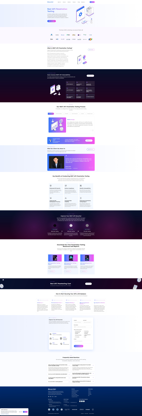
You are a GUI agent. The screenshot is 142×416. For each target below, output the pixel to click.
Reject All (20, 411)
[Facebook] (50, 396)
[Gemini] (84, 401)
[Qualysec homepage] (57, 389)
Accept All (25, 411)
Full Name (75, 320)
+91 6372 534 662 (67, 405)
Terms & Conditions (91, 413)
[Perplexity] (82, 401)
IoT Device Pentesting (74, 394)
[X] (54, 396)
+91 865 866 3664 (67, 402)
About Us (89, 390)
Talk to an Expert (52, 21)
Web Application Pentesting (75, 390)
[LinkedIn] (48, 396)
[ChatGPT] (80, 401)
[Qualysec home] (50, 2)
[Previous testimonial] (90, 168)
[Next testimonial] (92, 168)
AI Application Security (74, 396)
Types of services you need (78, 329)
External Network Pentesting (75, 395)
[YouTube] (56, 396)
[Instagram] (52, 396)
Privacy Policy (86, 413)
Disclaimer (82, 413)
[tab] (51, 114)
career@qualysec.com (74, 405)
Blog (88, 395)
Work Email (84, 320)
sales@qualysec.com (74, 402)
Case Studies (89, 394)
